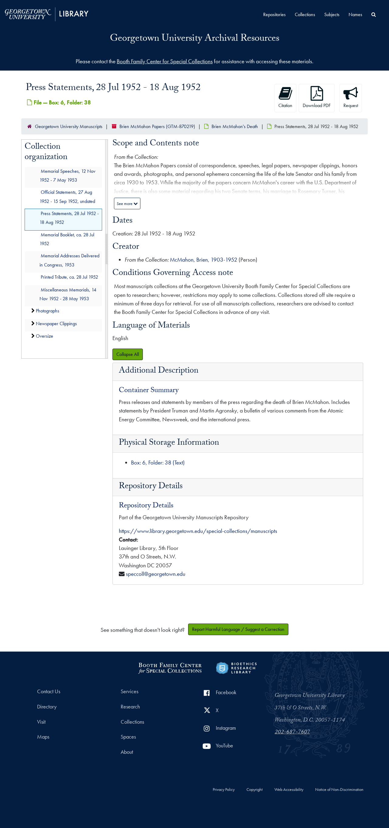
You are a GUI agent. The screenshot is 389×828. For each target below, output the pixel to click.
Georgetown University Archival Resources (194, 39)
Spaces (128, 736)
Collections (305, 14)
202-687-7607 (292, 732)
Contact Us (48, 691)
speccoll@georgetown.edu (155, 574)
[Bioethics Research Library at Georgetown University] (236, 667)
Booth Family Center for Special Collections (165, 61)
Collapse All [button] (127, 354)
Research (130, 706)
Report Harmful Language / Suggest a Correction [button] (238, 629)
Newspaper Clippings (56, 323)
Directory (47, 706)
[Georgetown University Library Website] (46, 13)
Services (129, 691)
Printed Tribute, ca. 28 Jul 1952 (69, 277)
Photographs (47, 311)
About (127, 752)
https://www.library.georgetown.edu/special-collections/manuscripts (198, 531)
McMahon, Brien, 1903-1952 (203, 259)
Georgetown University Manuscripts (68, 126)
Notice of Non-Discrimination (339, 789)
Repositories (274, 14)
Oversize (44, 336)
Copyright (254, 789)
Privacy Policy (224, 789)
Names (355, 14)
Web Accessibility (288, 789)
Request (350, 105)
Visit (41, 721)
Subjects (331, 14)
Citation (285, 105)
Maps (43, 736)
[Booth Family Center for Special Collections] (169, 667)
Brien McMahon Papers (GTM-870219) (157, 126)
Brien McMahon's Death (235, 126)
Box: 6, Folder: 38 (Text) (158, 462)
